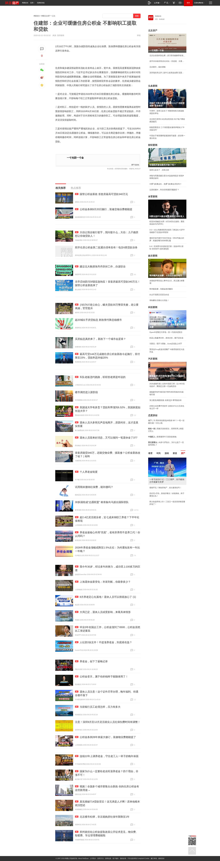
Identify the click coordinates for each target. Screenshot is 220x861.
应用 (31, 3)
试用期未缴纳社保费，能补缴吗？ (94, 487)
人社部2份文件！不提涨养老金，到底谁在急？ (106, 642)
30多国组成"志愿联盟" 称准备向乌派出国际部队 (102, 502)
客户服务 (116, 858)
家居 (175, 453)
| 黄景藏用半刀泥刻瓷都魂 (162, 437)
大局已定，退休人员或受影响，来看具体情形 (105, 612)
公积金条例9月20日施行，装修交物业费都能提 (106, 209)
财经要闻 (152, 145)
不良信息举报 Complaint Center (138, 858)
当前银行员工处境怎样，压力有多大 (100, 706)
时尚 (159, 453)
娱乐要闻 (152, 255)
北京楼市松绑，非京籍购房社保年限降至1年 (104, 816)
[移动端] (149, 2)
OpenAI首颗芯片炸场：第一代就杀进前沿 (165, 332)
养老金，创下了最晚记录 (94, 661)
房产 (183, 453)
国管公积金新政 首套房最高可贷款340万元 (104, 194)
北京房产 (152, 30)
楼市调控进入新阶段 (86, 392)
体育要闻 (152, 196)
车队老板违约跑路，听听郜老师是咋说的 (103, 377)
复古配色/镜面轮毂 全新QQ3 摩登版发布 (165, 400)
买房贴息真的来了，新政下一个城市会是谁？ (100, 339)
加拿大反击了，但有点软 (159, 170)
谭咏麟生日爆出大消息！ (159, 300)
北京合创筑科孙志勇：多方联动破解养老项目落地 (167, 55)
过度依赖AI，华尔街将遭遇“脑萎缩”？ (164, 190)
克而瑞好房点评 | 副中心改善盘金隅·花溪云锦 (167, 73)
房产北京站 (135, 164)
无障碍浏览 (41, 3)
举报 (139, 35)
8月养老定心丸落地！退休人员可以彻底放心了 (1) (108, 596)
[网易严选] (166, 2)
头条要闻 (152, 86)
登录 (188, 3)
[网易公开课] (157, 2)
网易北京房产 (46, 16)
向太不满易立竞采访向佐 (159, 295)
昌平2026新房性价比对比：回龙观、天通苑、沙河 (167, 61)
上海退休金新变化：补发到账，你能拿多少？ (105, 581)
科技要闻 (152, 307)
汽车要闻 (152, 358)
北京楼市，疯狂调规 (157, 67)
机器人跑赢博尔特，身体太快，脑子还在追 (166, 338)
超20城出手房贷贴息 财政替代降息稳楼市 (98, 319)
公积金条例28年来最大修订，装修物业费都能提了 (108, 737)
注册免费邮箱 (198, 3)
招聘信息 (108, 858)
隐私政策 (123, 858)
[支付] (174, 2)
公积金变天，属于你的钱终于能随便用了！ (104, 676)
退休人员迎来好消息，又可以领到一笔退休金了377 (108, 437)
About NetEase (83, 858)
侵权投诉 (161, 858)
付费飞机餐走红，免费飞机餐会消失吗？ (165, 184)
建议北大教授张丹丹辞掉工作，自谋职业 (103, 266)
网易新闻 (158, 16)
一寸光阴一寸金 (75, 157)
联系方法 (101, 858)
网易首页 (25, 3)
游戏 (167, 453)
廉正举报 (154, 858)
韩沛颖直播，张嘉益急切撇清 (161, 289)
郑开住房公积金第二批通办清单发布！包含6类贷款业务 (106, 247)
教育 (150, 453)
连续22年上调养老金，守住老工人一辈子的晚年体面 (109, 756)
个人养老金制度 (89, 471)
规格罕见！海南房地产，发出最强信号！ (165, 488)
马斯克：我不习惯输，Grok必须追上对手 (165, 344)
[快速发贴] (42, 49)
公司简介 (93, 858)
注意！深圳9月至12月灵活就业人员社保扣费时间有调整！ (107, 722)
